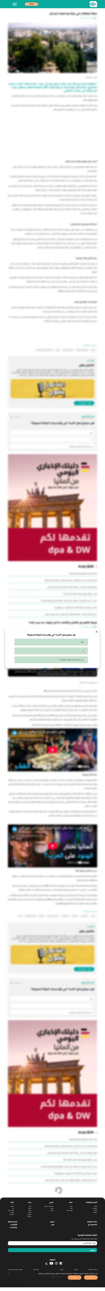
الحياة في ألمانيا (30, 916)
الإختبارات (13, 1224)
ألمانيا (41, 916)
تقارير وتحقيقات (91, 1202)
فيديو (29, 1210)
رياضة (12, 1206)
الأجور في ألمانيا (53, 916)
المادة (87, 690)
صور (52, 1224)
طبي (71, 1206)
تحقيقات (94, 1208)
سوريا (93, 350)
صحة (70, 1202)
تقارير (95, 1206)
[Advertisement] (52, 132)
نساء (71, 1208)
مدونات (95, 1212)
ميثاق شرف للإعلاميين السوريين (15, 1269)
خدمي (51, 1202)
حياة (12, 1202)
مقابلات (29, 1214)
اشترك (92, 1250)
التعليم (75, 916)
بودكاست (13, 1227)
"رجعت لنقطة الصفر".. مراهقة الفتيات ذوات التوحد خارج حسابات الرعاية (71, 614)
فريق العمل (36, 1269)
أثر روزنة (61, 1269)
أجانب (93, 916)
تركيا (57, 350)
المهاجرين (84, 916)
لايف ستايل (69, 1210)
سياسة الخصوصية (93, 1269)
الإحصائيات (65, 916)
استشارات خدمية (49, 1206)
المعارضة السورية (82, 350)
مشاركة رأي (92, 1224)
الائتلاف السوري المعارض (44, 350)
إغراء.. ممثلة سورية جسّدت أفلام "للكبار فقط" (80, 593)
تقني (52, 1208)
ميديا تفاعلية (12, 1221)
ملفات (29, 1208)
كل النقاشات (17, 417)
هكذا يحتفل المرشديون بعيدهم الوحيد (83, 573)
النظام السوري (68, 350)
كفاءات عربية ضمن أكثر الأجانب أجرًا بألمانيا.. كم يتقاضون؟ (75, 607)
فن (13, 1208)
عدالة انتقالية (92, 1221)
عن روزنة (76, 1269)
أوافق (91, 1277)
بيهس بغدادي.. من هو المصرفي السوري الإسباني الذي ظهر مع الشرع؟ (71, 580)
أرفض (74, 1277)
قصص (95, 1210)
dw (20, 916)
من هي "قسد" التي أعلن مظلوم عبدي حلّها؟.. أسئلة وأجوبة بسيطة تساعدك (69, 600)
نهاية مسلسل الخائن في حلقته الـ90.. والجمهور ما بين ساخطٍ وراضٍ (72, 587)
